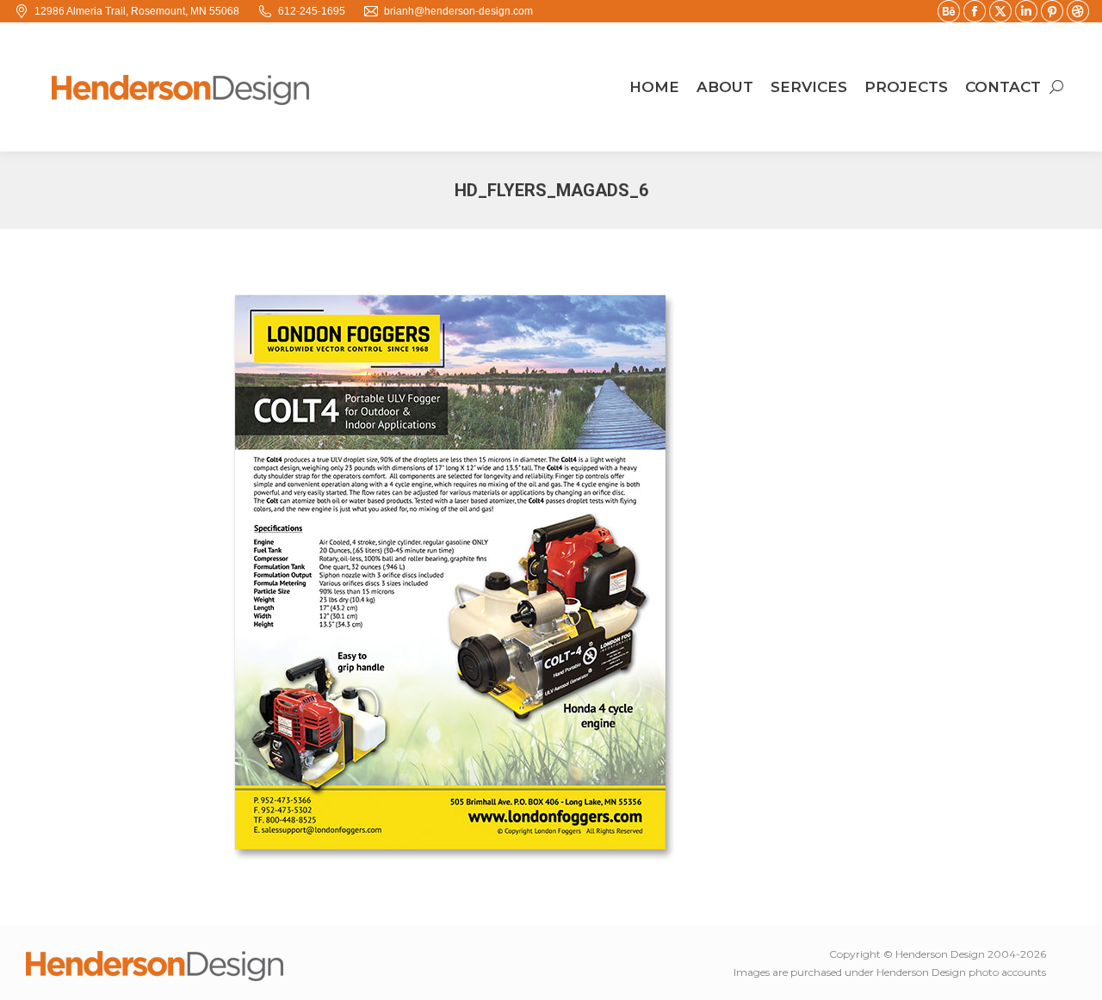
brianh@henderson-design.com (458, 11)
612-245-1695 (311, 11)
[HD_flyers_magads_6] (551, 573)
